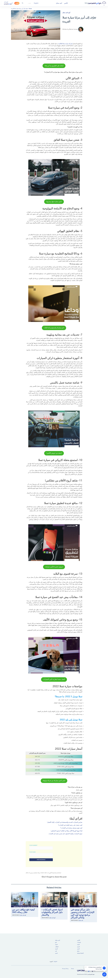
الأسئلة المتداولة (80, 953)
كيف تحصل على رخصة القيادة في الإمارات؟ (70, 825)
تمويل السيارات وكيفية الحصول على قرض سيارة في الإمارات (65, 833)
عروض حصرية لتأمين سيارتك (54, 567)
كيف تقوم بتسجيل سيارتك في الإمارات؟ (71, 828)
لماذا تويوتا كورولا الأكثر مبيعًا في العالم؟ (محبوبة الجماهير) (66, 831)
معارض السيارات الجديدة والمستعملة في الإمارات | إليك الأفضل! (64, 822)
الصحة (78, 944)
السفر (78, 948)
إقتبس (17, 3)
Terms (72, 968)
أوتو (69, 12)
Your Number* (33, 845)
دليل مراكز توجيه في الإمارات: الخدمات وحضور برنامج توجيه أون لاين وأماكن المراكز (82, 914)
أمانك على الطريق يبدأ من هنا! (54, 66)
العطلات (56, 946)
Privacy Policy (65, 968)
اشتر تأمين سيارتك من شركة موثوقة (54, 780)
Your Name (32, 852)
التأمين (66, 3)
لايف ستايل (59, 3)
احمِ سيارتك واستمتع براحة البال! (54, 328)
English (55, 961)
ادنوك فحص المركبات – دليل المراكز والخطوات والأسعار (52, 912)
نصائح (78, 951)
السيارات (79, 942)
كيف (56, 951)
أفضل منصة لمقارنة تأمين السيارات (54, 679)
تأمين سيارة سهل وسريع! (54, 201)
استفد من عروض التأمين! (54, 453)
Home (30, 8)
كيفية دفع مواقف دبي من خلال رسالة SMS (23, 911)
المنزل (78, 946)
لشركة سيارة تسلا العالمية (65, 43)
